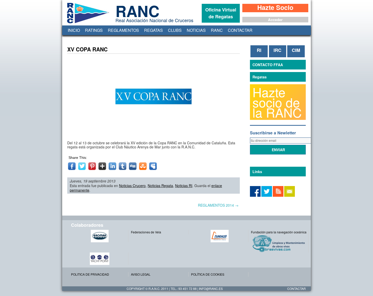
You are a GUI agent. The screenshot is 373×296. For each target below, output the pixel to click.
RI (259, 50)
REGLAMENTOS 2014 (218, 205)
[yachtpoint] (99, 258)
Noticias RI (183, 185)
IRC (277, 50)
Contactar (240, 30)
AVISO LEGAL (140, 274)
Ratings (94, 30)
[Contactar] (289, 195)
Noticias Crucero (132, 185)
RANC (217, 30)
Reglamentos (123, 30)
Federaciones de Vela (146, 232)
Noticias (196, 30)
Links (257, 171)
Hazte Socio (275, 8)
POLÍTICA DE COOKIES (207, 274)
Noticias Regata (160, 185)
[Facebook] (266, 195)
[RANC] (87, 23)
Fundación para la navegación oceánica (279, 232)
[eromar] (99, 236)
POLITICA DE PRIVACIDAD (90, 274)
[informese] (255, 195)
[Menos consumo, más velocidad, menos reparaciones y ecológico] (279, 243)
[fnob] (219, 236)
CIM (296, 50)
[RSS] (278, 195)
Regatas (153, 30)
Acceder (275, 19)
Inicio (74, 30)
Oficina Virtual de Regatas (220, 13)
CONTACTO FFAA (267, 64)
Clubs (175, 30)
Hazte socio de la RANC (277, 102)
